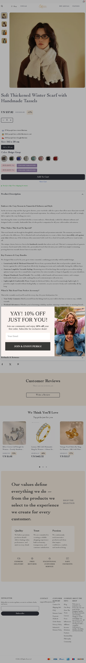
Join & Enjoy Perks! (28, 346)
